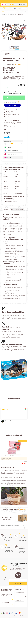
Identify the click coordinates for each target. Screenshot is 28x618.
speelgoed (24, 470)
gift (6, 125)
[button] (10, 47)
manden (3, 473)
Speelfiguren (11, 14)
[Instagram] (6, 578)
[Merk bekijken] (7, 134)
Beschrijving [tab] (6, 209)
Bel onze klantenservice (5, 605)
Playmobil (7, 57)
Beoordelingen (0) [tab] (19, 209)
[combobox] (19, 8)
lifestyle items (10, 480)
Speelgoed (6, 14)
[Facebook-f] (3, 578)
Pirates (6, 54)
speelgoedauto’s (11, 472)
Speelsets (14, 123)
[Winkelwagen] (26, 11)
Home (2, 14)
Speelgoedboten (8, 123)
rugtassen (3, 482)
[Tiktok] (4, 580)
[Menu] (3, 11)
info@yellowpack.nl (6, 602)
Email (3, 599)
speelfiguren (4, 472)
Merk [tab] (12, 209)
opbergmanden (10, 473)
